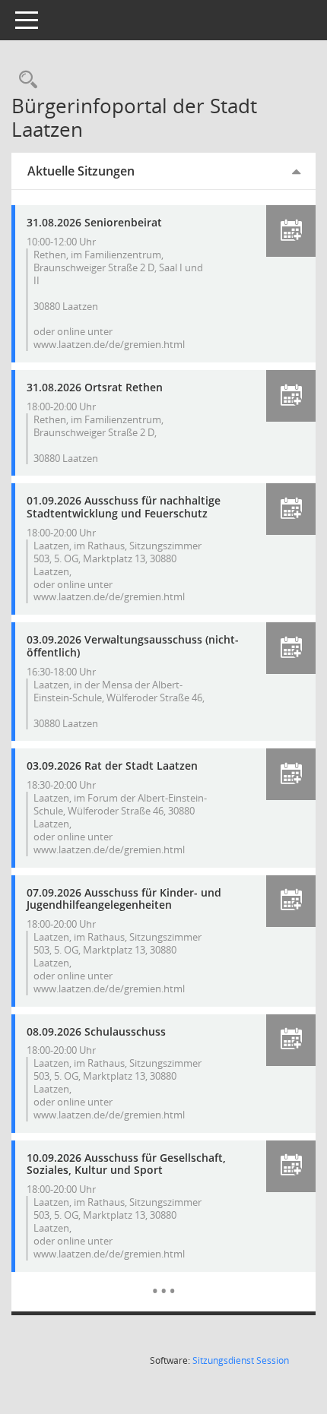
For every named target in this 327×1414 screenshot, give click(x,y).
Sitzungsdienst (240, 1360)
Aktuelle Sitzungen (81, 171)
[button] (291, 231)
